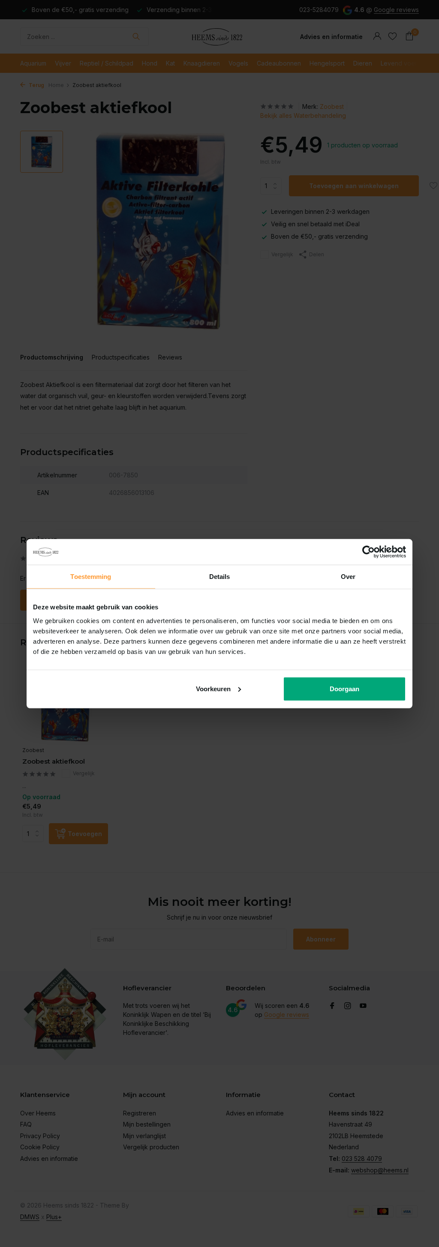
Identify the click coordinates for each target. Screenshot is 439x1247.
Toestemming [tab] (90, 576)
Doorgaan (344, 688)
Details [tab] (219, 576)
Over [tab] (348, 576)
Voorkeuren (213, 688)
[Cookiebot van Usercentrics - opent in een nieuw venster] (368, 552)
